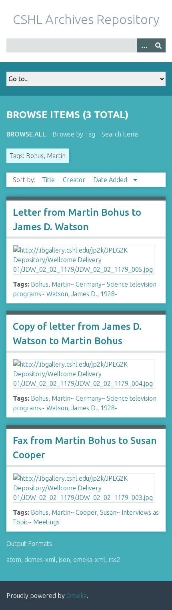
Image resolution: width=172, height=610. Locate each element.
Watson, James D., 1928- (81, 293)
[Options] (144, 45)
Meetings (46, 522)
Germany (89, 284)
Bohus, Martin (50, 284)
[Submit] (158, 45)
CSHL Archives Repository (86, 19)
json (64, 559)
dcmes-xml (40, 559)
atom (13, 559)
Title (49, 179)
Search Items (120, 134)
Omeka (76, 595)
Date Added (111, 179)
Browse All (26, 134)
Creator (75, 179)
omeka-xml (89, 559)
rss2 (114, 559)
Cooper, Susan (96, 512)
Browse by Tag (73, 134)
